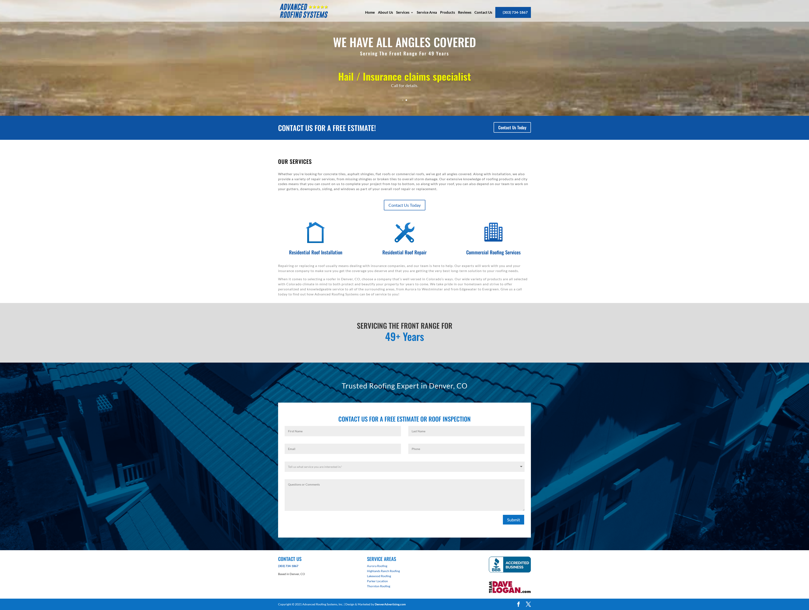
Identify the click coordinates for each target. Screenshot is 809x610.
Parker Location (377, 581)
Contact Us (483, 12)
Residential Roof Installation (315, 252)
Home (370, 12)
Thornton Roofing (378, 586)
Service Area (427, 12)
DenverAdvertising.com (390, 604)
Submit (513, 519)
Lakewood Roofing (379, 576)
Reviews (464, 12)
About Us (385, 12)
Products (447, 12)
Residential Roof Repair (404, 252)
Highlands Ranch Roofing (383, 571)
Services (402, 12)
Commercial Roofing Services (493, 252)
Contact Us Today (512, 127)
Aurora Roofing (377, 566)
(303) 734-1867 (515, 12)
